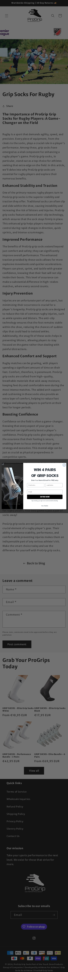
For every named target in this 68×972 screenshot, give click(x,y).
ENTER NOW (45, 497)
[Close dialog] (64, 464)
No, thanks (44, 506)
